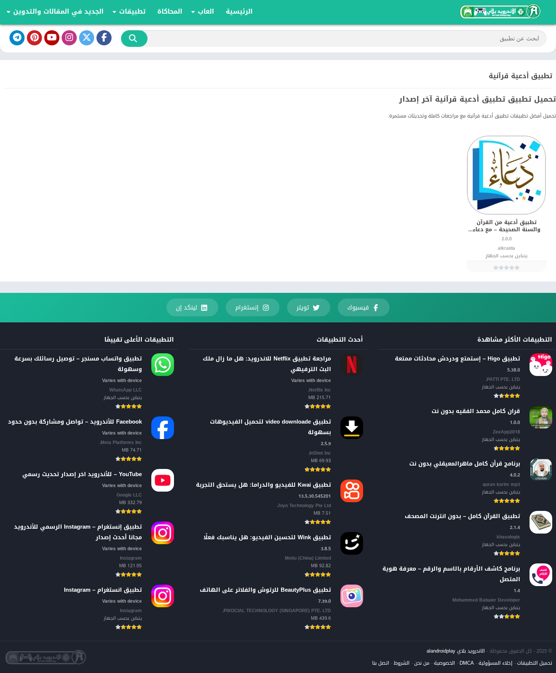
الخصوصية (444, 663)
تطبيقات (132, 11)
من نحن (421, 663)
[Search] (134, 38)
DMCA (467, 663)
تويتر (303, 307)
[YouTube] (51, 37)
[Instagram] (69, 37)
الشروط (402, 663)
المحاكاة (169, 11)
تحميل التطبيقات (534, 663)
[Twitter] (86, 37)
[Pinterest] (34, 37)
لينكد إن (186, 307)
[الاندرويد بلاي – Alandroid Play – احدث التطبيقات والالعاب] (499, 11)
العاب (206, 11)
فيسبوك (358, 307)
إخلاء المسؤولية (495, 663)
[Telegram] (17, 37)
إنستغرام (247, 307)
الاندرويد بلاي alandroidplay (456, 651)
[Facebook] (104, 37)
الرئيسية (239, 11)
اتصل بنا (380, 663)
